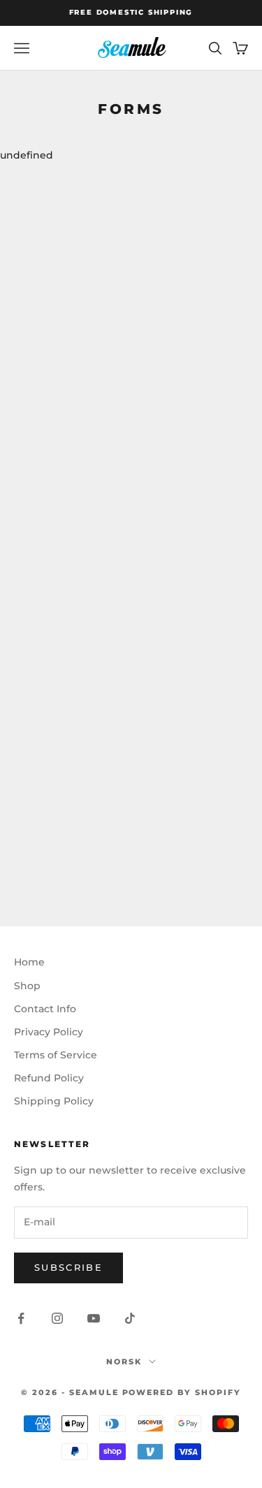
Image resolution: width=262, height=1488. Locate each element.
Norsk (124, 1361)
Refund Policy (49, 1078)
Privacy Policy (48, 1032)
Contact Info (45, 1008)
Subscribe (68, 1267)
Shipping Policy (54, 1101)
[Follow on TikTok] (130, 1318)
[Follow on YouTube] (94, 1318)
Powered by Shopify (182, 1392)
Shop (27, 985)
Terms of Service (55, 1055)
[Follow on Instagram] (57, 1318)
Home (29, 962)
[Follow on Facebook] (21, 1318)
